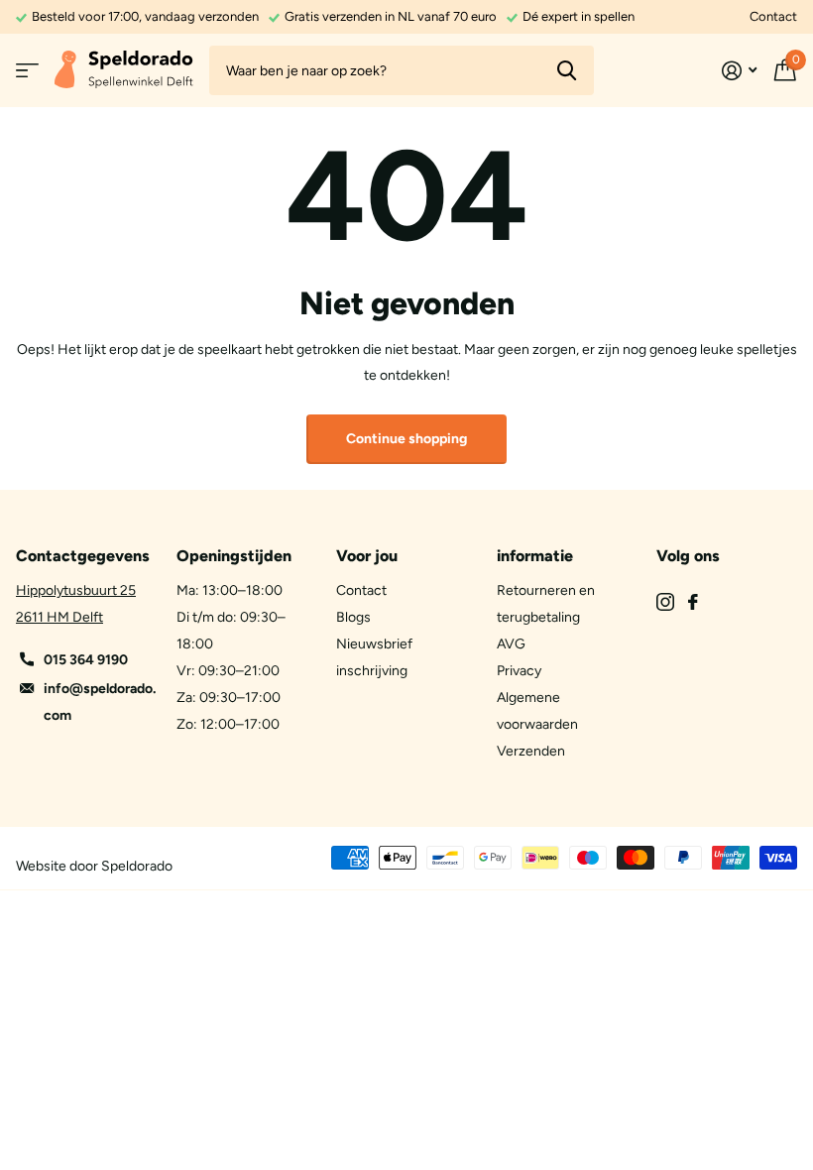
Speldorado (137, 866)
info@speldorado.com (100, 702)
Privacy (519, 670)
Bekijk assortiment (27, 70)
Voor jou (367, 555)
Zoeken (566, 70)
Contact (773, 16)
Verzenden (531, 751)
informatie (535, 555)
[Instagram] (665, 602)
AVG (511, 644)
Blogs (353, 617)
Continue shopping (406, 438)
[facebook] (693, 602)
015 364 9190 (86, 659)
